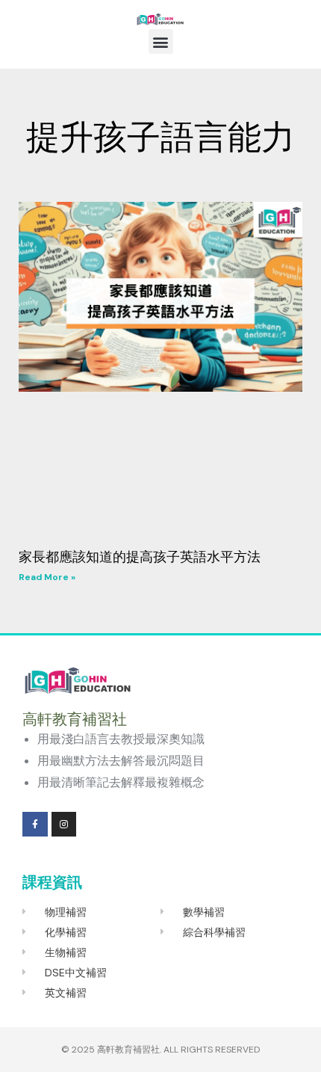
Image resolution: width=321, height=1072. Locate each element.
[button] (161, 41)
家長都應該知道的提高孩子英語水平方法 (140, 557)
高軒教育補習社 (128, 1050)
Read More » (47, 577)
